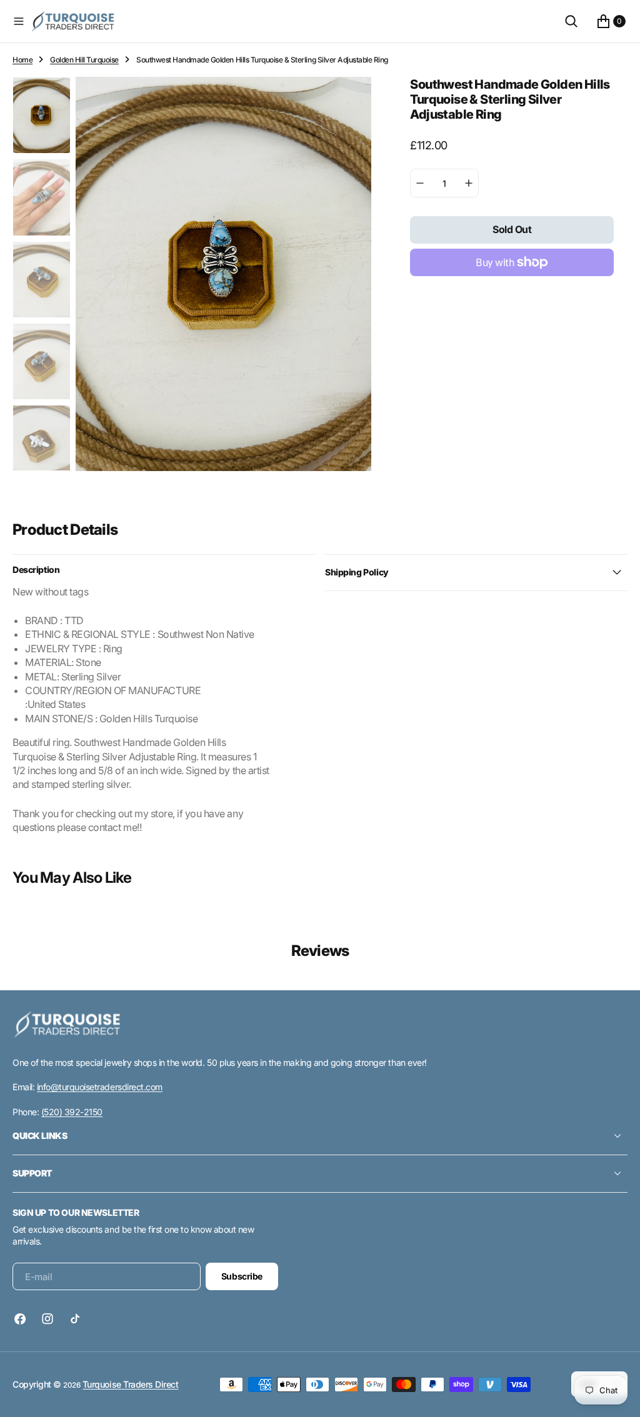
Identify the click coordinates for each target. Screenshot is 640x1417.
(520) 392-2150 (71, 1111)
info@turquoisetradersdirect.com (99, 1086)
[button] (18, 21)
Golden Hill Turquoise (84, 59)
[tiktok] (75, 1319)
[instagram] (47, 1319)
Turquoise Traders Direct (130, 1384)
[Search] (571, 21)
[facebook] (23, 1319)
